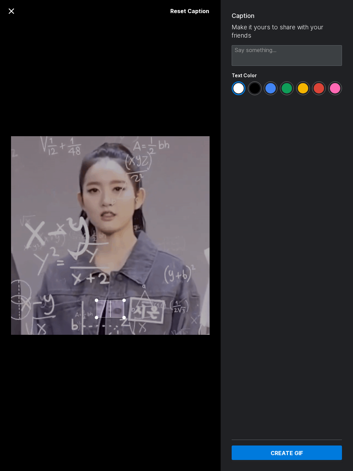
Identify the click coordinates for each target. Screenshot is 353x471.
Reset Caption (189, 11)
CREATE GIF (287, 453)
